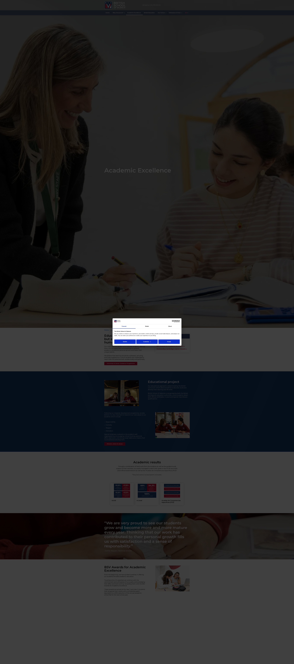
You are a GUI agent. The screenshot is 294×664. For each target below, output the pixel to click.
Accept (169, 341)
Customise (146, 341)
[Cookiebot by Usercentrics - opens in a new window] (173, 321)
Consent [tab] (124, 326)
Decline (125, 341)
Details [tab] (147, 326)
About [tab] (170, 326)
